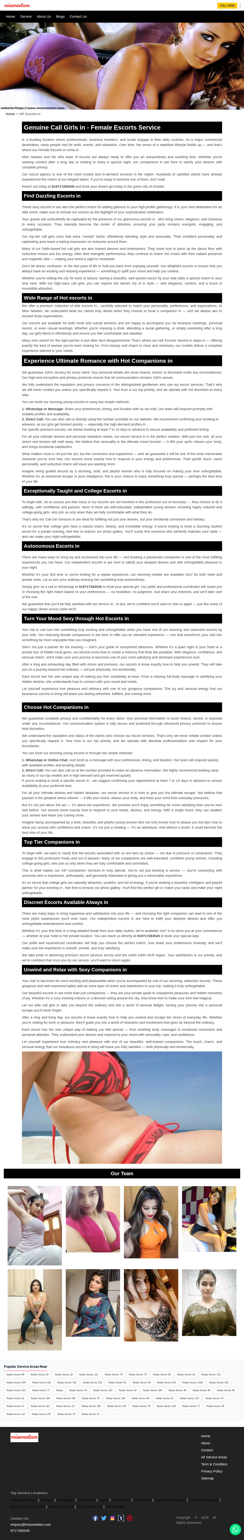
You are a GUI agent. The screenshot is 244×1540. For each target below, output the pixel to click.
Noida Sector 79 (214, 1398)
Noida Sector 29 (39, 1374)
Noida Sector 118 (116, 1406)
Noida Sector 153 (92, 1382)
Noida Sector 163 (16, 1390)
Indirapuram (115, 1507)
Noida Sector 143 (66, 1382)
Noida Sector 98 (140, 1398)
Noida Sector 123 (211, 1374)
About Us (44, 16)
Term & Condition (214, 1464)
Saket (103, 1500)
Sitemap (207, 1478)
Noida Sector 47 (15, 1406)
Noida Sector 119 (41, 1382)
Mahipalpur (65, 1500)
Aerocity (47, 1500)
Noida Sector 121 (88, 1374)
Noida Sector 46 (186, 1374)
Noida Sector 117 (65, 1406)
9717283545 (20, 1531)
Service (26, 16)
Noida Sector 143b (192, 1382)
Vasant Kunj (121, 1500)
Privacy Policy (211, 1471)
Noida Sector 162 (40, 1406)
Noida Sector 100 (65, 1398)
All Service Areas (214, 1457)
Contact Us (78, 16)
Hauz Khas (142, 1500)
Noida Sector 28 (215, 1406)
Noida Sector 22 (64, 1374)
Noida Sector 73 (138, 1374)
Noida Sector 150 (91, 1406)
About (205, 1443)
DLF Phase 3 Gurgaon (27, 1507)
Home (10, 16)
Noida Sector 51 (164, 1398)
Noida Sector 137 (189, 1398)
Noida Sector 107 (41, 1414)
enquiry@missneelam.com (30, 1524)
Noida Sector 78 (78, 1390)
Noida (59, 1390)
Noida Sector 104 (218, 1382)
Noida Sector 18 (61, 1507)
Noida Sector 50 (162, 1374)
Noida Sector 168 (16, 1382)
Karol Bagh (86, 1500)
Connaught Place (23, 1500)
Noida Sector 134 (166, 1406)
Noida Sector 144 (115, 1398)
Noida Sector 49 (15, 1374)
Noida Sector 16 (90, 1414)
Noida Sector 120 (102, 1390)
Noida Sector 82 (117, 1382)
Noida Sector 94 (141, 1382)
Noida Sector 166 (152, 1390)
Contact (207, 1450)
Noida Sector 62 (15, 1398)
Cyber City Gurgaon (170, 1500)
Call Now (227, 5)
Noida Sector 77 (41, 1390)
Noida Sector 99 (226, 1390)
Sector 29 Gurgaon (203, 1500)
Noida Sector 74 (113, 1374)
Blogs (60, 16)
